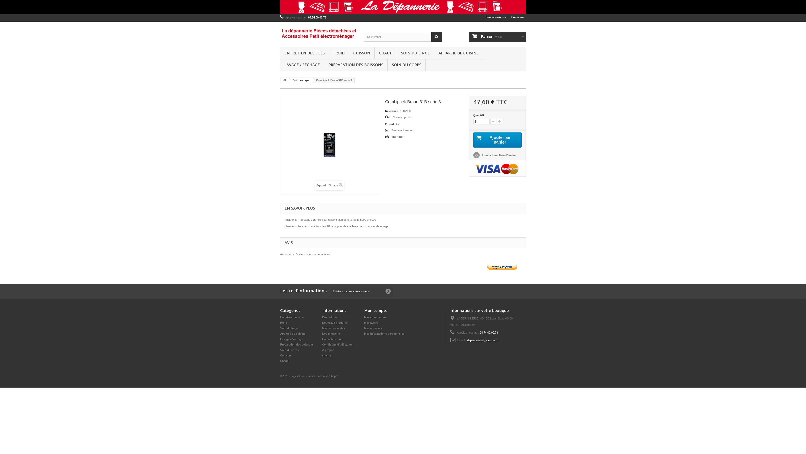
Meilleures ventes (333, 328)
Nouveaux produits (334, 322)
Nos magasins (331, 333)
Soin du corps (406, 64)
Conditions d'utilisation (337, 344)
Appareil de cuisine (458, 52)
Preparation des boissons (355, 64)
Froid (339, 52)
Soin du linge (415, 52)
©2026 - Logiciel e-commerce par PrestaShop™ (309, 376)
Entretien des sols (304, 52)
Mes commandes (375, 317)
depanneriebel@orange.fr (482, 340)
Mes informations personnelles (384, 333)
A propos (328, 350)
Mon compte (375, 310)
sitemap (327, 355)
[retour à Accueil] (285, 80)
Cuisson (361, 52)
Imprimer (397, 136)
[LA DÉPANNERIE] (319, 33)
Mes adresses (373, 328)
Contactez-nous (495, 17)
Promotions (330, 317)
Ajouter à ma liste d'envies (498, 155)
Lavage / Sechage (302, 64)
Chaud (386, 52)
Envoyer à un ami (402, 130)
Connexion (517, 17)
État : (388, 117)
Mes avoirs (371, 322)
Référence (391, 111)
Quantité (478, 115)
